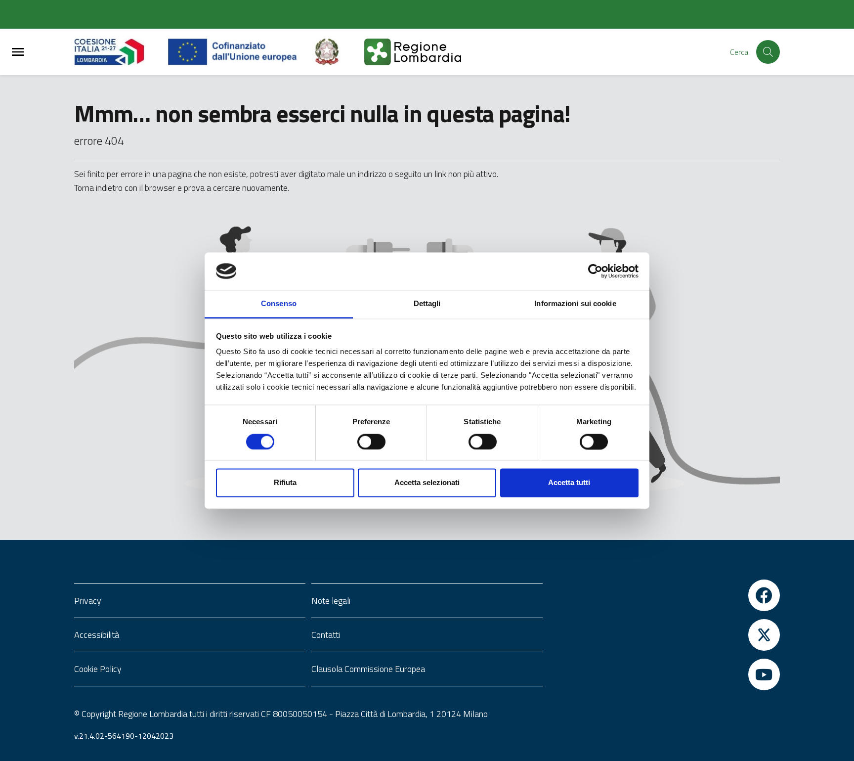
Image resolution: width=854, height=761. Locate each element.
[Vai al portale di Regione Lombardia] (121, 52)
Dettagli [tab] (427, 304)
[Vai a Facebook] (664, 595)
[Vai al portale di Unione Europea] (240, 52)
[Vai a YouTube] (664, 674)
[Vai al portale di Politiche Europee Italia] (338, 52)
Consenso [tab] (279, 304)
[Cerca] (768, 52)
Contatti (325, 634)
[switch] (371, 441)
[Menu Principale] (18, 52)
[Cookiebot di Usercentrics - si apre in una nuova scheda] (595, 271)
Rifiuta (285, 483)
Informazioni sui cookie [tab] (575, 304)
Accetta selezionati (427, 483)
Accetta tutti (569, 483)
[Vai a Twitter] (664, 635)
